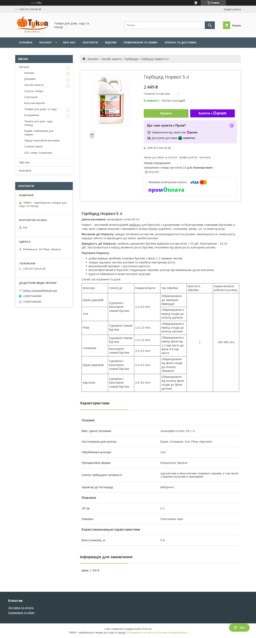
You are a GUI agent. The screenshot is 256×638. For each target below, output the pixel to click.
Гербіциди (131, 59)
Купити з (205, 113)
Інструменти (31, 115)
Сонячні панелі (33, 146)
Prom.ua (147, 629)
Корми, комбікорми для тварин (38, 132)
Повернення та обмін (140, 42)
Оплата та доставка (180, 42)
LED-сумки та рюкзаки (38, 152)
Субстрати (31, 97)
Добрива (29, 78)
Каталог (45, 42)
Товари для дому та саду (40, 109)
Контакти (90, 42)
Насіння (29, 72)
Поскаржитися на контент (141, 632)
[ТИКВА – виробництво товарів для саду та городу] (32, 32)
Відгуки (110, 42)
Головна (25, 42)
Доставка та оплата (21, 607)
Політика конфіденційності (172, 632)
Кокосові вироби (34, 103)
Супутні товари (33, 91)
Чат (242, 627)
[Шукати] (210, 25)
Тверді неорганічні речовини (42, 140)
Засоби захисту (111, 59)
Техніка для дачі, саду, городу (38, 123)
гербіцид (135, 224)
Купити (166, 113)
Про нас (69, 42)
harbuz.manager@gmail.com (40, 290)
